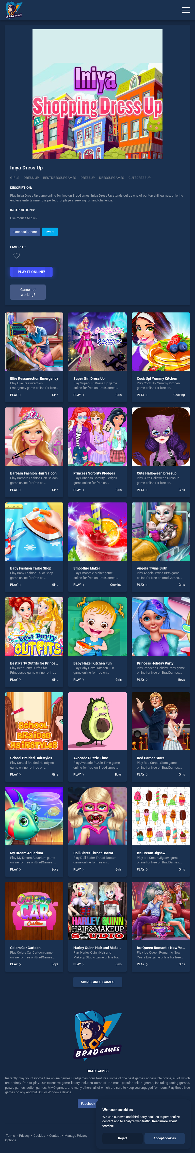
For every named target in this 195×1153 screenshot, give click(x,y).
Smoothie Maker (86, 568)
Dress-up (31, 178)
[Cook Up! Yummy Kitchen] (161, 341)
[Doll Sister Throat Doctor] (97, 816)
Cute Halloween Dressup (156, 473)
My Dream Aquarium (26, 853)
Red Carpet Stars (150, 758)
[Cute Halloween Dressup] (161, 436)
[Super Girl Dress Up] (97, 341)
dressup (87, 178)
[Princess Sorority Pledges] (97, 436)
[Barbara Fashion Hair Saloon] (34, 436)
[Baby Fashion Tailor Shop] (34, 531)
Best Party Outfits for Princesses (36, 663)
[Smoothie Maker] (97, 531)
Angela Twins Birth (152, 568)
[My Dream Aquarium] (34, 816)
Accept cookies (164, 1138)
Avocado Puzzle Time (90, 758)
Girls (14, 178)
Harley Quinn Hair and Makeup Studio (103, 948)
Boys (181, 680)
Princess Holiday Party (155, 663)
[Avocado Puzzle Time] (97, 721)
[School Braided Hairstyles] (34, 721)
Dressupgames (111, 178)
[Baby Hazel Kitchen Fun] (97, 626)
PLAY (14, 395)
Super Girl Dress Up (89, 378)
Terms (11, 1136)
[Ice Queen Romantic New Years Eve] (161, 911)
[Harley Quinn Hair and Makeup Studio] (97, 911)
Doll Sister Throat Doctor (93, 853)
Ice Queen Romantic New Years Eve (165, 948)
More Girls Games (98, 982)
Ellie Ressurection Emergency (34, 378)
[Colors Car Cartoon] (34, 911)
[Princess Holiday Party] (161, 626)
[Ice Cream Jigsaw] (161, 816)
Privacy (24, 1136)
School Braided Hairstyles (31, 758)
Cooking (179, 395)
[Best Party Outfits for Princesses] (34, 626)
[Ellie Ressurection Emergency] (34, 341)
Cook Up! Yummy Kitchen (157, 378)
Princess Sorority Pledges (94, 473)
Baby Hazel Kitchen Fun (92, 663)
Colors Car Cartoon (25, 948)
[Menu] (186, 10)
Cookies (39, 1136)
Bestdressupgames (59, 178)
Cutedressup (139, 178)
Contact (54, 1136)
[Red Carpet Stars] (161, 721)
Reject (122, 1138)
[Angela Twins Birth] (161, 531)
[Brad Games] (11, 10)
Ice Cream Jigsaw (151, 853)
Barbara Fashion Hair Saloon (33, 473)
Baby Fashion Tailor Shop (30, 568)
